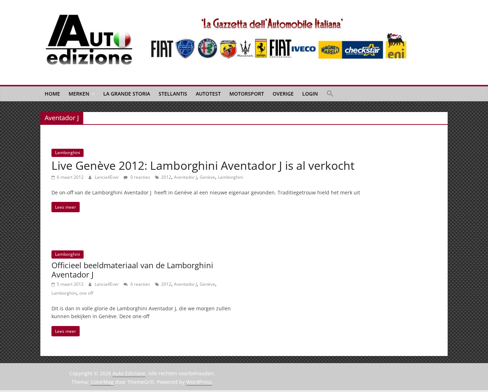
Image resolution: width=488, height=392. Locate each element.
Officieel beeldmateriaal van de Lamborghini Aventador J (132, 270)
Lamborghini (67, 152)
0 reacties (139, 177)
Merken (79, 93)
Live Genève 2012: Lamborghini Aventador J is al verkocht (202, 165)
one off (86, 293)
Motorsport (246, 93)
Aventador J (185, 177)
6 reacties (139, 284)
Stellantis (173, 93)
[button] (330, 93)
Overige (283, 93)
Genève (207, 177)
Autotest (208, 93)
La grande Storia (126, 93)
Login (310, 93)
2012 (166, 177)
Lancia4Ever (107, 177)
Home (52, 93)
